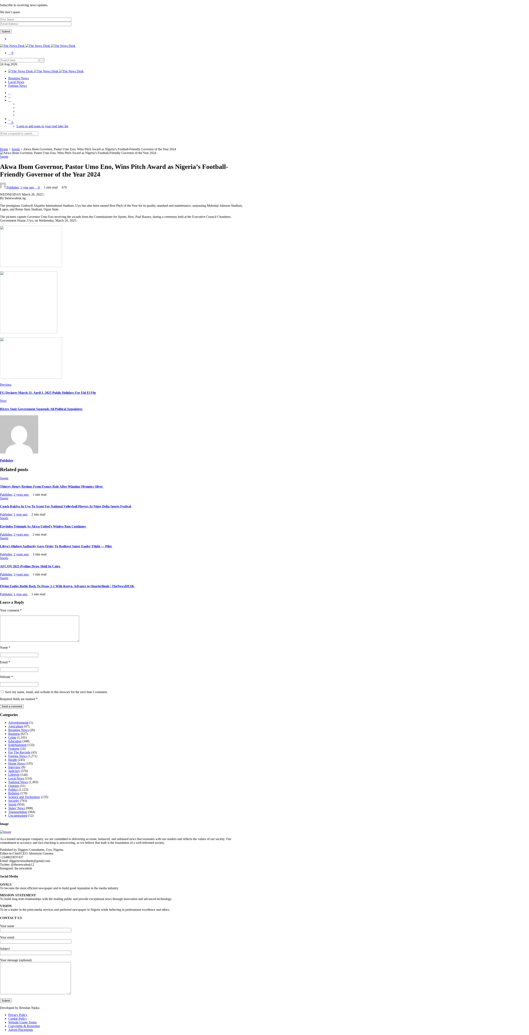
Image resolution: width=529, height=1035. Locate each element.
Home (4, 149)
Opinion (13, 786)
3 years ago (21, 574)
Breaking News (18, 78)
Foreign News (17, 85)
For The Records (19, 752)
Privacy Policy (17, 1015)
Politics (13, 789)
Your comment (11, 610)
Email (5, 662)
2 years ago (21, 494)
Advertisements (18, 722)
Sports (16, 149)
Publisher (13, 187)
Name (5, 647)
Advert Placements (20, 1029)
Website (6, 677)
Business (14, 733)
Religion (13, 793)
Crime (12, 737)
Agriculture (15, 726)
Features (13, 748)
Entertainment (17, 745)
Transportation (17, 812)
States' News (16, 808)
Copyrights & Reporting (24, 1026)
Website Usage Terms (22, 1022)
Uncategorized (17, 815)
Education (14, 741)
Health (12, 760)
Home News (16, 763)
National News (18, 782)
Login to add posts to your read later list (42, 126)
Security (13, 800)
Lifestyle (14, 774)
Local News (16, 82)
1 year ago (27, 187)
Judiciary (14, 771)
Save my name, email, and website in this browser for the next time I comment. (56, 692)
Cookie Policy (17, 1018)
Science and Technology (24, 797)
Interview (14, 767)
